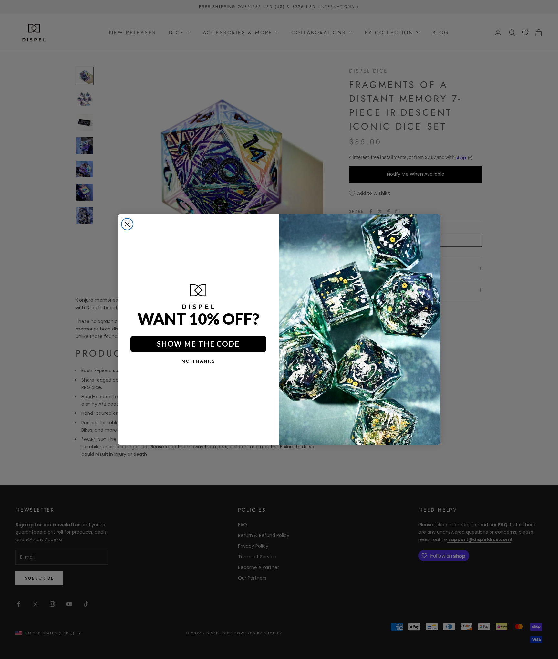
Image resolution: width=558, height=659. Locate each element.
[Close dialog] (127, 224)
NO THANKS (198, 361)
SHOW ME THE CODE (198, 344)
